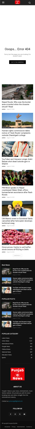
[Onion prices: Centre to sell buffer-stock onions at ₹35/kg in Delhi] (17, 237)
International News (7, 99)
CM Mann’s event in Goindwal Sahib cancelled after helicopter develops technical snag (17, 220)
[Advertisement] (17, 23)
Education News (6, 127)
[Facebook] (10, 414)
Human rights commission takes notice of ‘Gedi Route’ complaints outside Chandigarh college (16, 133)
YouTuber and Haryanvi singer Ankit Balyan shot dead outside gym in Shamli (17, 161)
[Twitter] (20, 414)
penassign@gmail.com (16, 401)
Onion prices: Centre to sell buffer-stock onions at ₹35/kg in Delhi (16, 248)
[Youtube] (24, 414)
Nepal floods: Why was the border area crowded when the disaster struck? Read (16, 104)
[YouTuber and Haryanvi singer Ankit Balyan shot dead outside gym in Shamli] (17, 149)
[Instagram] (15, 414)
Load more (17, 255)
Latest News (5, 184)
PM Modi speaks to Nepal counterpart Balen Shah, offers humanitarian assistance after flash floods (17, 191)
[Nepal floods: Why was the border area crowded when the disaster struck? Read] (17, 92)
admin (4, 109)
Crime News (5, 156)
